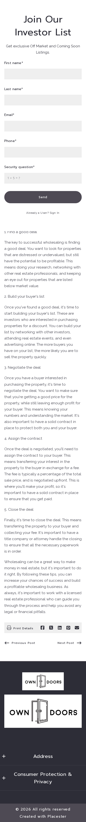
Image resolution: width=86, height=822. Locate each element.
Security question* (19, 167)
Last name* (13, 89)
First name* (13, 63)
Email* (9, 115)
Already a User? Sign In (43, 212)
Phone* (10, 141)
